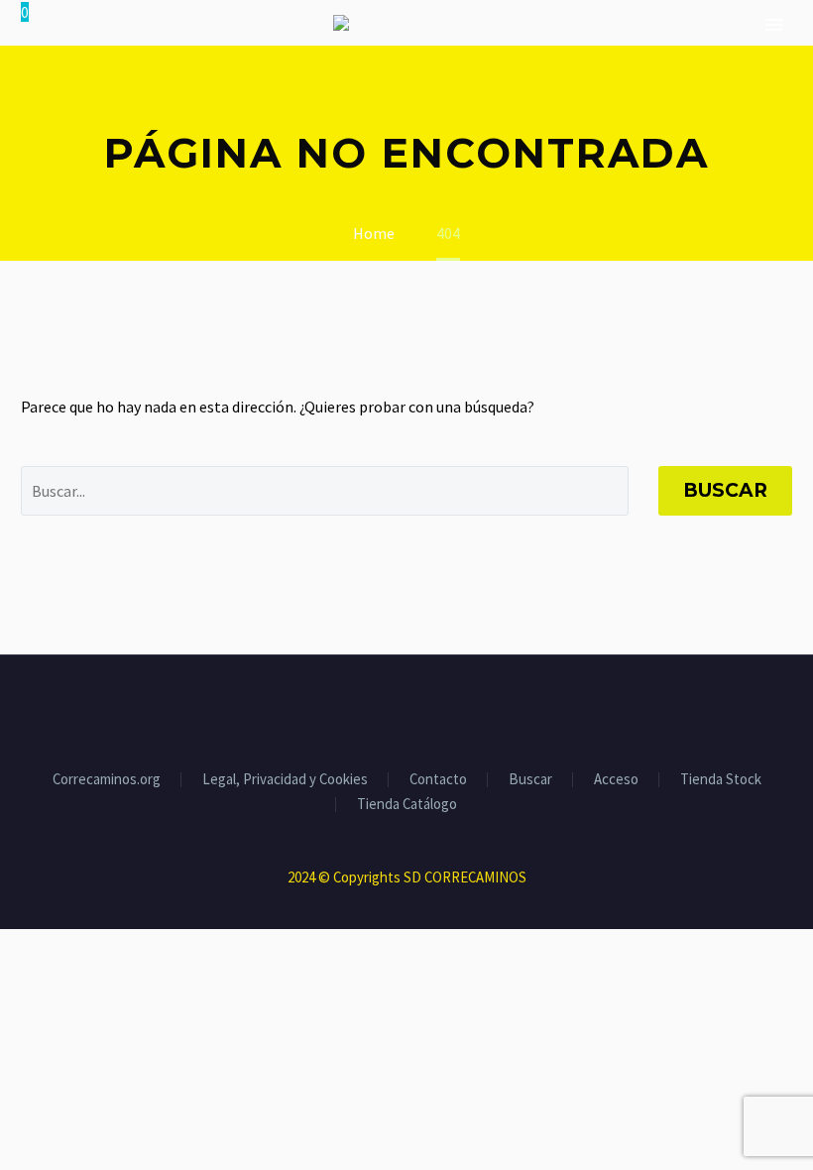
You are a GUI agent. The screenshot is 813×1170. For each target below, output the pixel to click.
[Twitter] (394, 709)
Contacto (438, 779)
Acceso (616, 779)
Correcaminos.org (107, 779)
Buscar (725, 490)
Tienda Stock (720, 779)
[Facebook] (368, 709)
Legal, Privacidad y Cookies (285, 779)
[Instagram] (419, 709)
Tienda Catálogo (407, 804)
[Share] (445, 709)
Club (772, 82)
